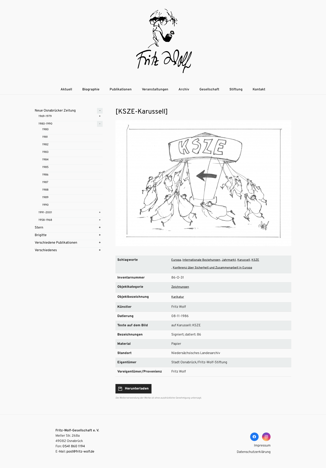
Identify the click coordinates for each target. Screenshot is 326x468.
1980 (45, 129)
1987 (45, 182)
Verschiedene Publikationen (56, 243)
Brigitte (41, 235)
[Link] (163, 42)
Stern (39, 228)
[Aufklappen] (100, 111)
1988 (45, 190)
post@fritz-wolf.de (80, 452)
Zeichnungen (180, 287)
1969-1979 (45, 116)
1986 (45, 175)
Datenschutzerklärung (254, 452)
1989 (45, 197)
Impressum (262, 445)
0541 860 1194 (73, 446)
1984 (45, 160)
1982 (45, 144)
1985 (45, 167)
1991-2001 (45, 212)
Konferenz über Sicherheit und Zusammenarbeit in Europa (212, 268)
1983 (45, 152)
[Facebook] (254, 437)
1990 (45, 205)
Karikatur (177, 297)
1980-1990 (45, 124)
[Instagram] (266, 437)
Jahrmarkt (229, 260)
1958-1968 (45, 220)
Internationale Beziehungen (201, 260)
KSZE (255, 260)
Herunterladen (137, 388)
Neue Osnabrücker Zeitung (55, 111)
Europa (176, 260)
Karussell (243, 260)
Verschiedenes (46, 250)
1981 (45, 137)
